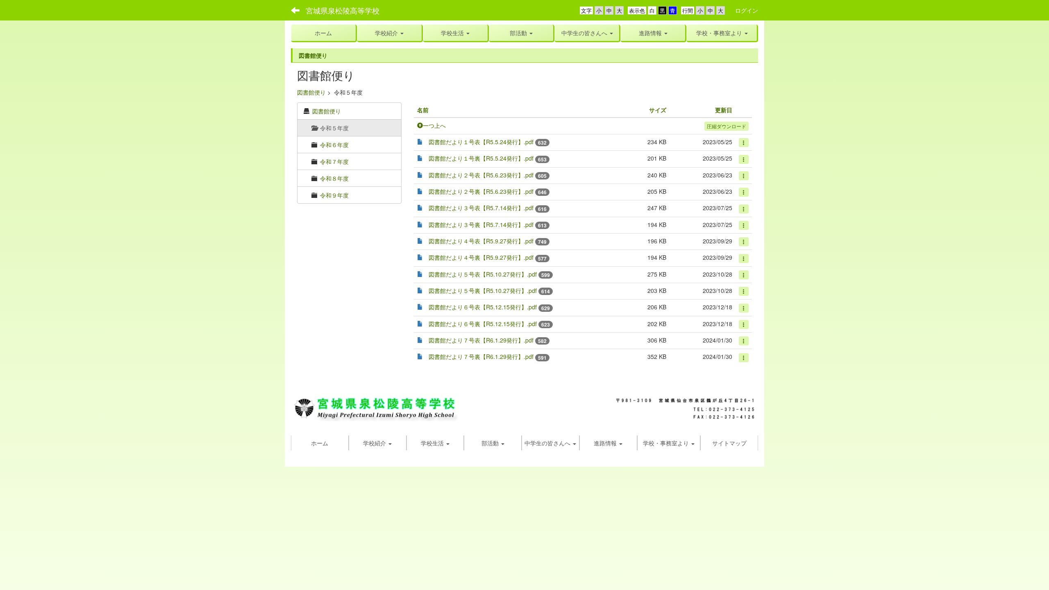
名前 (423, 110)
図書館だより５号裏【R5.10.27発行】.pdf (483, 290)
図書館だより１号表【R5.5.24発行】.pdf (481, 142)
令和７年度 (334, 161)
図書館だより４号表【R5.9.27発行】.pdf (481, 241)
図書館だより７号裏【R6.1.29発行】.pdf (481, 356)
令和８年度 (334, 178)
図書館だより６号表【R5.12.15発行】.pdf (483, 307)
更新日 (723, 110)
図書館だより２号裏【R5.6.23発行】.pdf (481, 191)
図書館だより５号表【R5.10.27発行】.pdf (483, 274)
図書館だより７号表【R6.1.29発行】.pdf (481, 340)
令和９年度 (334, 195)
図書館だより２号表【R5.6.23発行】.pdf (481, 175)
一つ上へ (434, 125)
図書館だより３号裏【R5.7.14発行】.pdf (481, 224)
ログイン (746, 10)
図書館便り (311, 92)
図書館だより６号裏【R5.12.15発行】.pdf (483, 324)
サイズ (657, 110)
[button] (455, 33)
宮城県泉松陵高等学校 (342, 10)
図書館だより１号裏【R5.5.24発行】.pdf (481, 158)
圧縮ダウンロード (726, 126)
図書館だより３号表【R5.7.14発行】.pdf (481, 208)
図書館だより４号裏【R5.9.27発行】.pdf (481, 257)
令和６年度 (334, 145)
